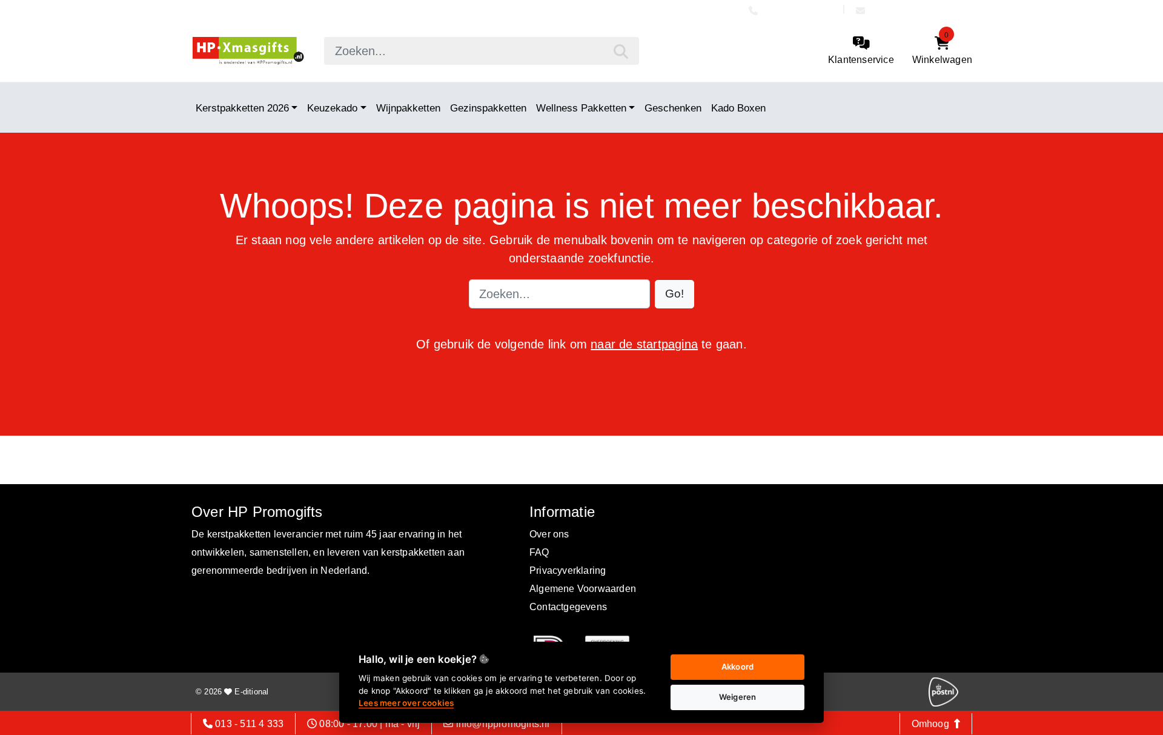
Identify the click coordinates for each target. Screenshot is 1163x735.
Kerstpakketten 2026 (242, 108)
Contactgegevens (568, 607)
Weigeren (738, 697)
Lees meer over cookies (406, 703)
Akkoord (737, 666)
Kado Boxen (738, 108)
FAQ (539, 552)
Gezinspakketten (488, 108)
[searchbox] (481, 51)
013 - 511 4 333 (799, 10)
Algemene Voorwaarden (582, 589)
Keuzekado (332, 108)
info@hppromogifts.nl (918, 10)
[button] (674, 294)
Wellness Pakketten (581, 108)
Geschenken (672, 108)
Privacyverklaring (567, 570)
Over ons (549, 534)
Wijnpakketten (408, 108)
